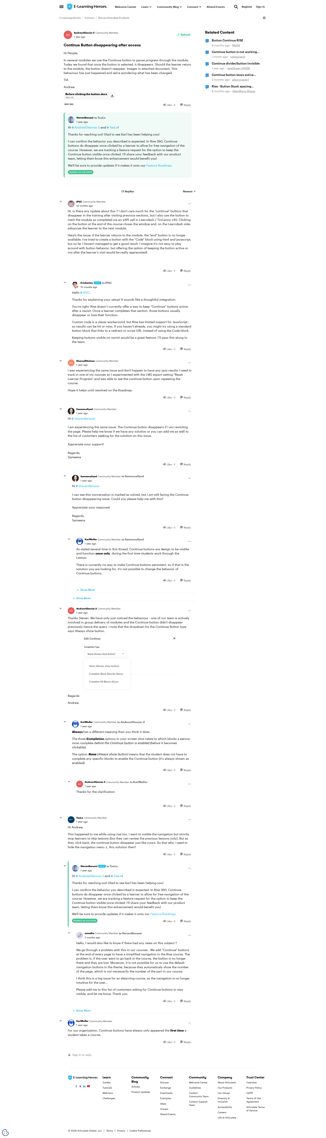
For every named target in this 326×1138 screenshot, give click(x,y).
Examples (165, 1098)
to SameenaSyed (133, 476)
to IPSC (107, 282)
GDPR (249, 1092)
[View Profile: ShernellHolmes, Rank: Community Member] (71, 362)
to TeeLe (100, 117)
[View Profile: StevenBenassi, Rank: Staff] (75, 868)
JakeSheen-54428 (238, 68)
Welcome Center (198, 1082)
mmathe (89, 933)
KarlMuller (91, 539)
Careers (222, 1112)
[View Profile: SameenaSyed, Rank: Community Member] (71, 411)
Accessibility (225, 1107)
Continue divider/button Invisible (236, 63)
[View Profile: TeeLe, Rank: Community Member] (71, 819)
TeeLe (114, 127)
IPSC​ (86, 292)
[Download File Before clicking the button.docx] (112, 96)
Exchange (165, 1087)
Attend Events (168, 1114)
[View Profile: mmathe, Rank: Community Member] (79, 935)
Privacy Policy (254, 1087)
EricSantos (86, 282)
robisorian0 (237, 56)
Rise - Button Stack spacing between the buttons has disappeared (231, 86)
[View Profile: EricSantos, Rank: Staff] (75, 284)
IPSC (79, 201)
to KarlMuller (139, 782)
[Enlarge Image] (129, 663)
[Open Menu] (264, 17)
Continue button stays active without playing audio (232, 75)
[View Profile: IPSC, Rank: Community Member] (71, 203)
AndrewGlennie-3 (84, 32)
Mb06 (236, 45)
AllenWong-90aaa (243, 91)
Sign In (260, 6)
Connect (89, 17)
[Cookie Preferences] (5, 1132)
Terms (109, 1130)
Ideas (163, 1103)
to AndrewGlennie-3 (131, 722)
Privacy (121, 1130)
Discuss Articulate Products (113, 17)
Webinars (108, 1092)
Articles (135, 1086)
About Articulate (227, 1082)
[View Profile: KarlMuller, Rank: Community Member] (79, 541)
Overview (251, 1082)
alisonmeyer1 (240, 79)
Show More (87, 589)
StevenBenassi (84, 117)
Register (247, 6)
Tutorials (107, 1087)
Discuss (164, 1082)
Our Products (225, 1087)
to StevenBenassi (130, 933)
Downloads (166, 1092)
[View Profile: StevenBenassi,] (71, 119)
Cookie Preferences (140, 1130)
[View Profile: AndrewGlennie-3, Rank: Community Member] (68, 35)
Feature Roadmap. (159, 165)
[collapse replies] (61, 201)
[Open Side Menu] (61, 6)
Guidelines (195, 1087)
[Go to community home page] (87, 6)
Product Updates (140, 1091)
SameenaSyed (84, 409)
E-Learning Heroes (70, 17)
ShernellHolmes (85, 360)
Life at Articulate (227, 1117)
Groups (164, 1108)
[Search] (236, 7)
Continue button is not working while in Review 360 (234, 52)
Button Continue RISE (227, 40)
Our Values (224, 1092)
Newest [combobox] (189, 191)
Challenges (109, 1098)
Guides (107, 1082)
